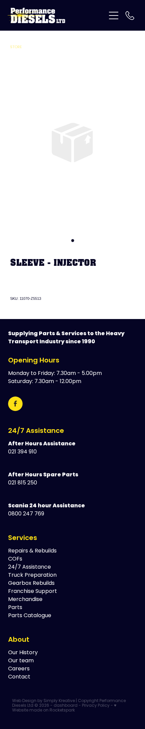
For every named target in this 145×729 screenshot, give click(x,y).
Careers (19, 669)
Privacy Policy (96, 705)
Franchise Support (32, 591)
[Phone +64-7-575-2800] (130, 15)
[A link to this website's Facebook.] (15, 404)
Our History (23, 652)
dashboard (66, 705)
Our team (21, 661)
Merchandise (25, 599)
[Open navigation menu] (114, 15)
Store (16, 47)
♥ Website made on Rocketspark (64, 708)
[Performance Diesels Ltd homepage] (56, 15)
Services (22, 538)
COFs (15, 559)
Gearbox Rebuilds (31, 583)
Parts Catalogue (29, 615)
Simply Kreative (59, 701)
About (18, 640)
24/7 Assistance (36, 431)
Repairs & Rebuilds (32, 551)
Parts (15, 607)
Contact (19, 677)
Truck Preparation (32, 575)
